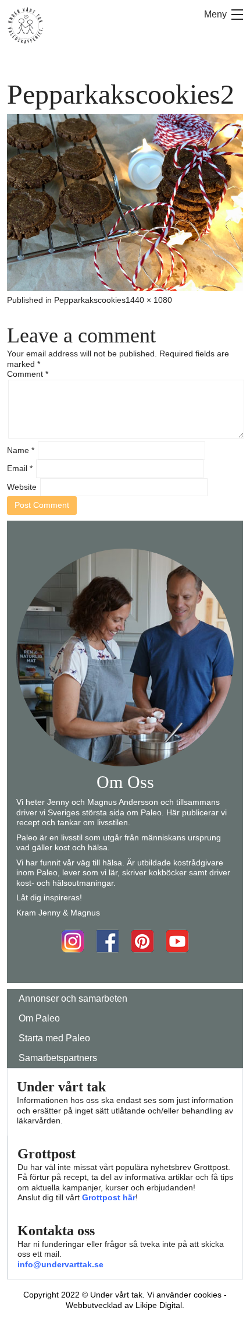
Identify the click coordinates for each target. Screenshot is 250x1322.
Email (20, 468)
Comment (27, 374)
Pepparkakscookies (90, 300)
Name (20, 450)
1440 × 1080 (149, 300)
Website (22, 487)
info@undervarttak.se (60, 1264)
